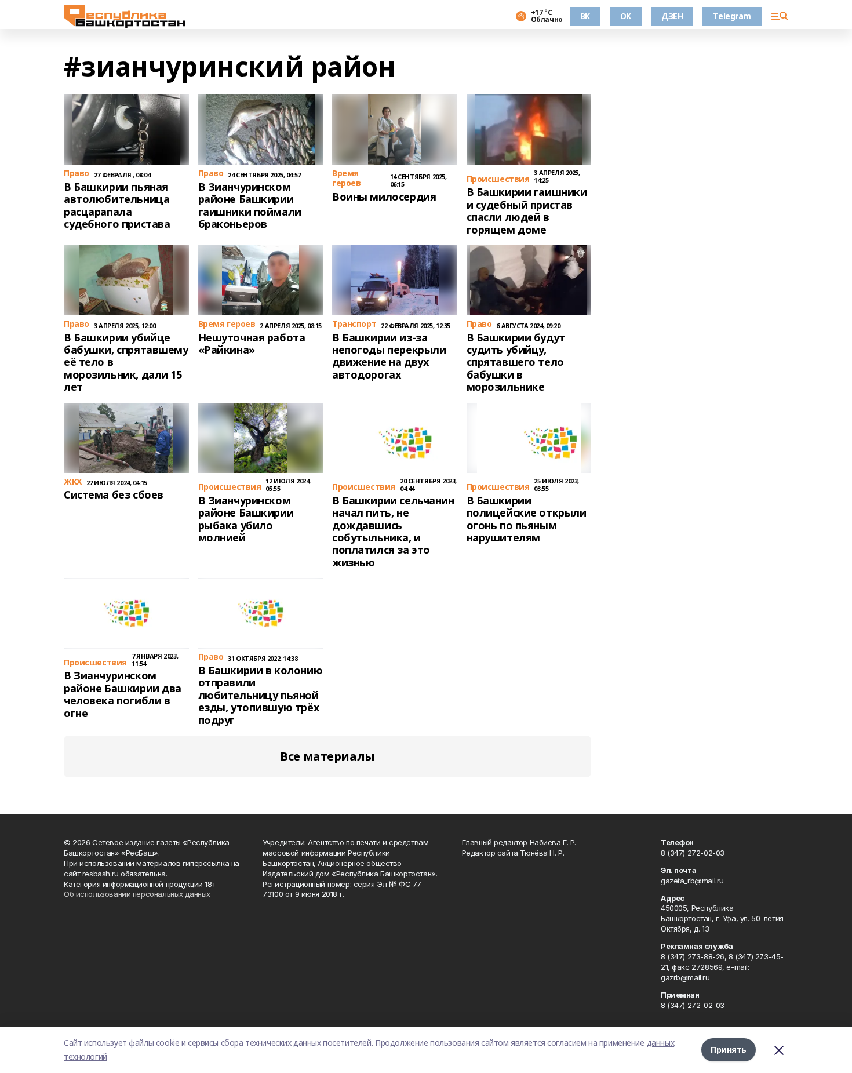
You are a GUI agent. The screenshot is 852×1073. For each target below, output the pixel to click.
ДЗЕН (672, 15)
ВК (585, 15)
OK (625, 15)
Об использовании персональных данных (137, 894)
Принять (729, 1049)
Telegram (732, 15)
